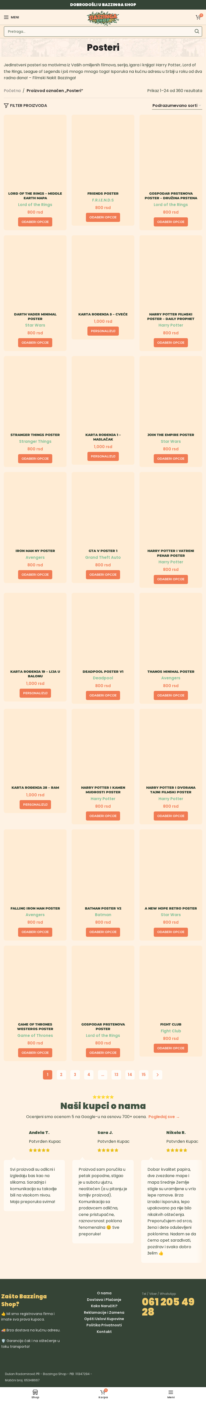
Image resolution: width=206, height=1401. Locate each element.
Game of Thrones (35, 1035)
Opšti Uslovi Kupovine (104, 1318)
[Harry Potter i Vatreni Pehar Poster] (170, 511)
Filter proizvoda (28, 105)
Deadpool (103, 678)
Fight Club (170, 1024)
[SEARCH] (197, 31)
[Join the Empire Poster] (170, 395)
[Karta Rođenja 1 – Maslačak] (103, 395)
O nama (104, 1293)
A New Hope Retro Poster (171, 908)
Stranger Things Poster (35, 435)
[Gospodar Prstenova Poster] (103, 984)
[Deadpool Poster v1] (103, 632)
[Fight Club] (170, 984)
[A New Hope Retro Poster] (170, 868)
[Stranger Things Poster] (35, 395)
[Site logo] (103, 18)
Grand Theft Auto (103, 557)
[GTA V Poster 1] (103, 511)
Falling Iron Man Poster (35, 908)
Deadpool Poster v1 (103, 671)
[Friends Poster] (103, 154)
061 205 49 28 (168, 1307)
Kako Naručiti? (104, 1305)
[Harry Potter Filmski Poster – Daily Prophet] (170, 274)
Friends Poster (103, 193)
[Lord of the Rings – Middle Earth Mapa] (35, 154)
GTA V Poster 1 (103, 551)
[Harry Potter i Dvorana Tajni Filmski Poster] (170, 748)
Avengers (35, 557)
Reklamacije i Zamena (104, 1312)
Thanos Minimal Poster (170, 671)
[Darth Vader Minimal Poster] (35, 274)
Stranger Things (35, 441)
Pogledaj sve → (164, 1117)
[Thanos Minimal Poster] (170, 632)
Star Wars (35, 325)
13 (116, 1074)
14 (130, 1074)
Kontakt (104, 1331)
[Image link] (49, 1359)
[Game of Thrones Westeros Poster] (35, 984)
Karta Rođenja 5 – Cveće (103, 314)
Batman (103, 914)
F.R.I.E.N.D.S (103, 200)
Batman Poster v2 (103, 908)
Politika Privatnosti (104, 1325)
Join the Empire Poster (170, 435)
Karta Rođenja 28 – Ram (35, 787)
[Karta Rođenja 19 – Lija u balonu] (35, 632)
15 (144, 1074)
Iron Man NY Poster (35, 551)
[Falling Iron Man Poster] (35, 868)
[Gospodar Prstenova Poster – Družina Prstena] (170, 154)
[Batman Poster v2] (103, 868)
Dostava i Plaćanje (104, 1299)
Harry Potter (171, 325)
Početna (12, 91)
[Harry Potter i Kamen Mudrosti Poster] (103, 748)
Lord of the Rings (35, 204)
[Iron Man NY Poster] (35, 511)
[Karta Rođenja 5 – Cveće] (103, 274)
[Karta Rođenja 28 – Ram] (35, 748)
